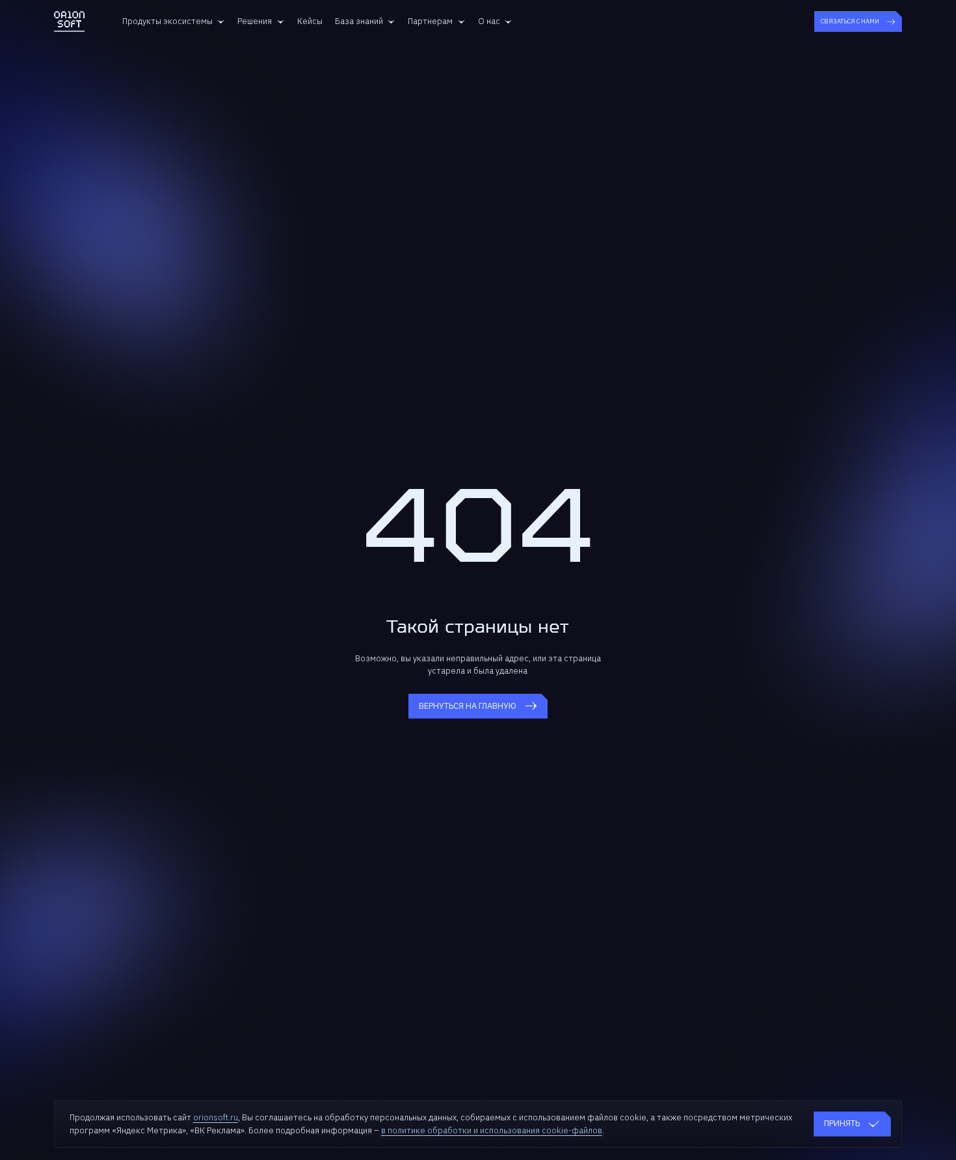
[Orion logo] (69, 21)
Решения (254, 21)
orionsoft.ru (215, 1117)
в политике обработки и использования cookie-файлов (491, 1130)
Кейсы (310, 21)
